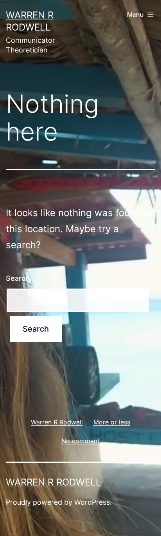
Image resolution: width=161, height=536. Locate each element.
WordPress (92, 502)
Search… (21, 278)
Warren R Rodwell (53, 482)
